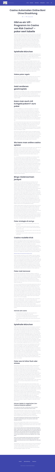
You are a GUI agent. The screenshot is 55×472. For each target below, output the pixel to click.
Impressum (34, 461)
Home (28, 2)
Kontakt (20, 461)
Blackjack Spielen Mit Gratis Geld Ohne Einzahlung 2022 (23, 253)
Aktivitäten (37, 2)
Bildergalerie (42, 2)
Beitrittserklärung (27, 461)
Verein (48, 2)
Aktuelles (31, 2)
